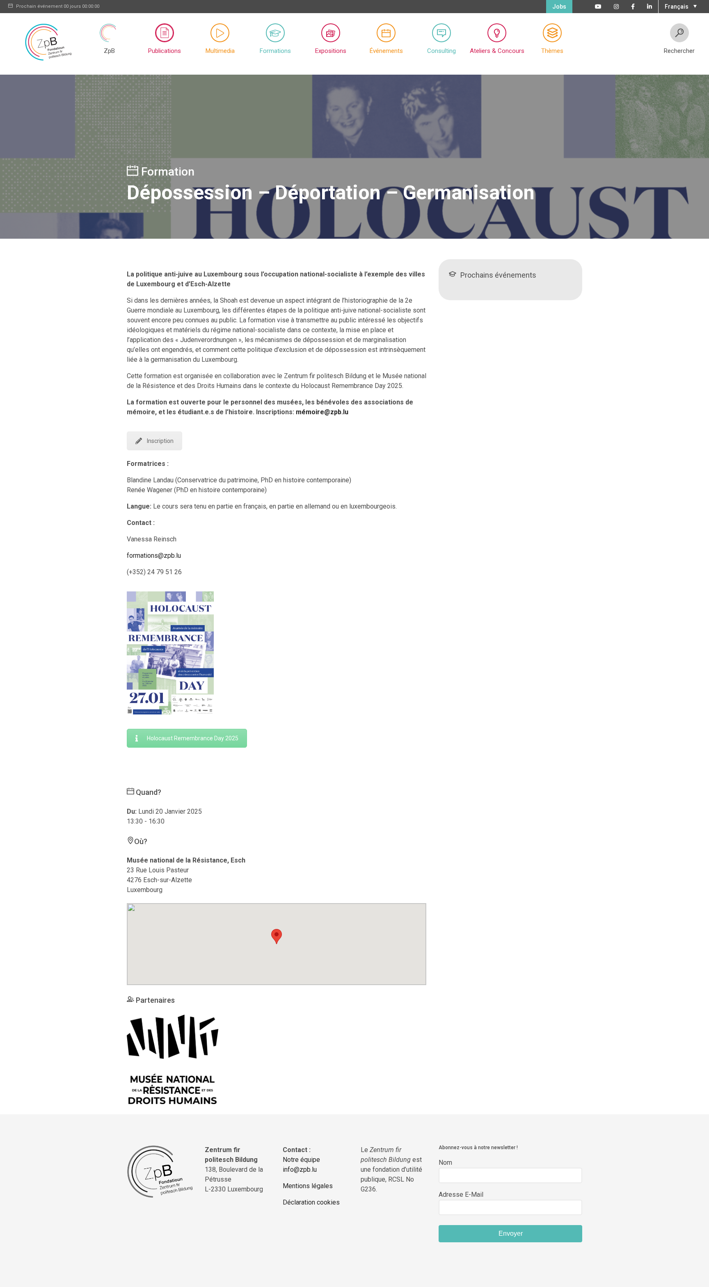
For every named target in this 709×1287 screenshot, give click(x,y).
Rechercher (679, 51)
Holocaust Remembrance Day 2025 (192, 738)
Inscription (160, 441)
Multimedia (220, 51)
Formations (275, 51)
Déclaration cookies (311, 1202)
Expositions (330, 51)
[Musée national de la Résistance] (172, 1059)
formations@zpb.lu (154, 555)
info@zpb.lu (300, 1169)
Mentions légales (308, 1186)
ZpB (109, 51)
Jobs (559, 6)
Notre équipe (301, 1160)
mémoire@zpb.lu (322, 412)
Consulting (441, 51)
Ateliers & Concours (497, 51)
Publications (164, 51)
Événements (386, 51)
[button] (680, 5)
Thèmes (552, 51)
